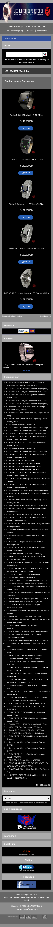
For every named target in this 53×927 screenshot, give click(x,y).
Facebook (28, 877)
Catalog (18, 27)
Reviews (8, 338)
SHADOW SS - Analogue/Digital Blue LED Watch (28, 640)
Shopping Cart (11, 377)
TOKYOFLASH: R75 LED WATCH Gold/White (27, 703)
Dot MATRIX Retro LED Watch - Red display (26, 733)
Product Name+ (13, 81)
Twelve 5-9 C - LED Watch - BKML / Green (26, 160)
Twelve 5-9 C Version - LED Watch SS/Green (26, 249)
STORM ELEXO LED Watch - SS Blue (24, 470)
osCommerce (31, 909)
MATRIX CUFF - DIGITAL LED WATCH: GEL (26, 515)
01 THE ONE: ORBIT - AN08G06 (22, 449)
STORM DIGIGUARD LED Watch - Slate (25, 467)
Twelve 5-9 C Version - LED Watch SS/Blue (26, 204)
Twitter (28, 860)
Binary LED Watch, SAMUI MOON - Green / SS (28, 583)
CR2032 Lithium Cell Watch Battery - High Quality (28, 404)
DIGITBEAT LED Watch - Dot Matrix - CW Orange (28, 428)
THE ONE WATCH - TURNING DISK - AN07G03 (28, 506)
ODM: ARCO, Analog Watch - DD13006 (24, 760)
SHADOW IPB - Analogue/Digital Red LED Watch (28, 598)
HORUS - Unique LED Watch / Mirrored (24, 574)
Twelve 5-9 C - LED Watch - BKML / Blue (26, 115)
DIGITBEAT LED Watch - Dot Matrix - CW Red (27, 431)
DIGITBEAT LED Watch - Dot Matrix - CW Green (28, 452)
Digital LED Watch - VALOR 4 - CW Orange (26, 553)
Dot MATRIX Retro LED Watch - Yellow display (27, 434)
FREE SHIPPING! (13, 809)
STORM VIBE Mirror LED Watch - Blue (24, 464)
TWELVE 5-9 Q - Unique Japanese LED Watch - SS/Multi (26, 293)
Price (24, 81)
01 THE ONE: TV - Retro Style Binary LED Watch (28, 491)
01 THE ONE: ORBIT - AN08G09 (22, 577)
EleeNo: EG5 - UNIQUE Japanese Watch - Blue (27, 724)
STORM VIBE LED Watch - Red (21, 461)
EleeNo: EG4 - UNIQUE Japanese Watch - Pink (27, 392)
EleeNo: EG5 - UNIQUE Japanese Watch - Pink (27, 401)
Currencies (9, 791)
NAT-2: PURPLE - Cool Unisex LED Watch (25, 655)
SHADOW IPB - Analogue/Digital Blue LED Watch (28, 631)
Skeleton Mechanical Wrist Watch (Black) (25, 601)
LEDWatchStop (34, 906)
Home (11, 27)
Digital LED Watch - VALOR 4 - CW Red (24, 658)
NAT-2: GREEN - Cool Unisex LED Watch (25, 727)
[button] (14, 31)
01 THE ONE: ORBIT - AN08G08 (22, 425)
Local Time (9, 844)
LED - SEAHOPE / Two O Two (35, 27)
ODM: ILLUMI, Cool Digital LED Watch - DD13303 (28, 580)
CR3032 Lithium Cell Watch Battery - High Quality (28, 389)
